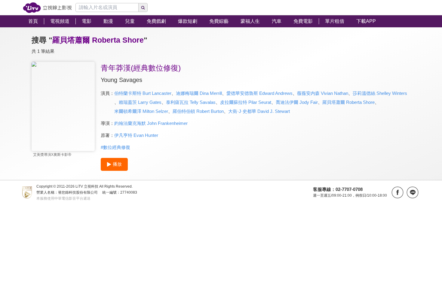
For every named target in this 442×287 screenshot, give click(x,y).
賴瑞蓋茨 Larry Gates (140, 102)
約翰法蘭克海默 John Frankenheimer (151, 123)
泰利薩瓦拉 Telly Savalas (191, 102)
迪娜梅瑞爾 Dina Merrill (199, 93)
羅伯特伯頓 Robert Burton (198, 111)
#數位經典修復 (115, 147)
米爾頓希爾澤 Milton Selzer (141, 111)
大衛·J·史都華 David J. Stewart (259, 111)
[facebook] (397, 192)
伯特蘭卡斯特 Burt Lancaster (142, 93)
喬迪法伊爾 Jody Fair (297, 102)
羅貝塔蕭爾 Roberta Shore (348, 102)
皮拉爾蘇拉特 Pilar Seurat (245, 102)
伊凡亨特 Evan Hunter (136, 135)
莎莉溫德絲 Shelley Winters (380, 93)
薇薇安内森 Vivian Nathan (322, 93)
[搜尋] (143, 7)
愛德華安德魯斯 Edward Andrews (259, 93)
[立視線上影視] (47, 7)
